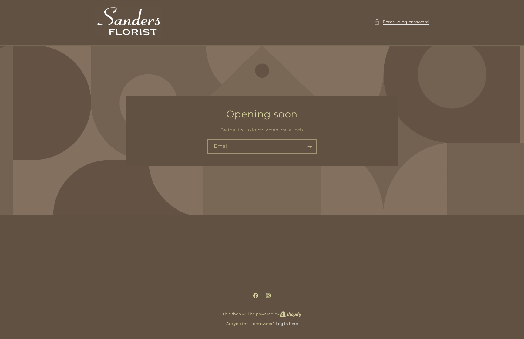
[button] (401, 22)
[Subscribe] (309, 146)
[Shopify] (290, 313)
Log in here (287, 323)
